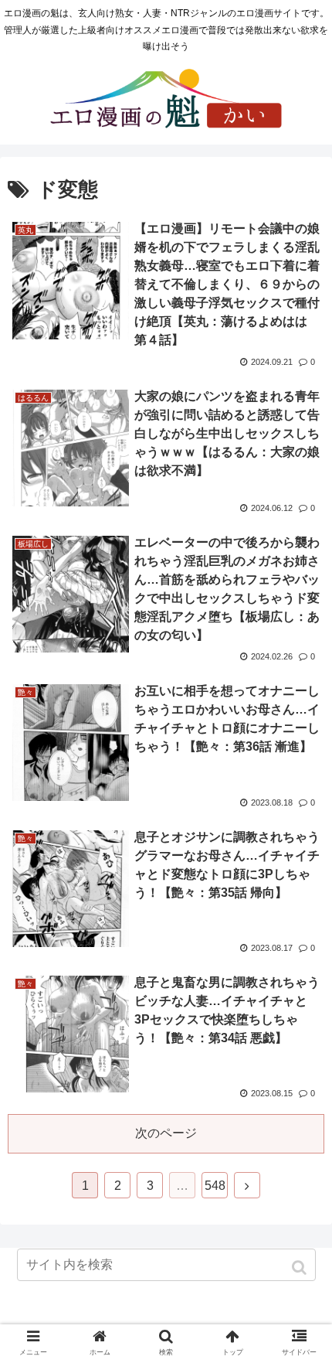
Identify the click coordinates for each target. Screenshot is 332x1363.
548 (215, 1185)
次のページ (166, 1133)
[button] (301, 1267)
